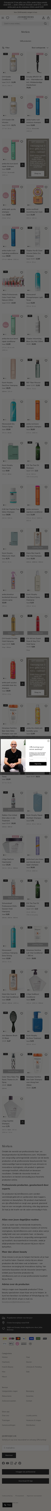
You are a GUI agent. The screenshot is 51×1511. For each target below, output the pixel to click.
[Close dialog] (48, 741)
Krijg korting (38, 763)
